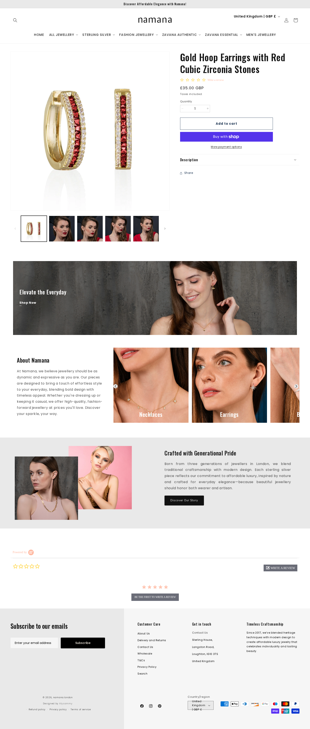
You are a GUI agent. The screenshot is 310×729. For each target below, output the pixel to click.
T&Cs (141, 660)
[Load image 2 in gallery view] (62, 229)
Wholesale (144, 653)
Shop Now (27, 303)
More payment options (226, 147)
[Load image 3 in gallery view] (90, 229)
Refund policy (37, 709)
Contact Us (145, 647)
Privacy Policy (146, 667)
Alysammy (66, 703)
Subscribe (82, 643)
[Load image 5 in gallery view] (146, 229)
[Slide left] (15, 228)
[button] (15, 20)
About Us (143, 633)
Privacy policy (58, 709)
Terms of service (81, 709)
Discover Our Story (184, 500)
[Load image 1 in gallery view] (34, 229)
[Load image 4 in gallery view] (118, 229)
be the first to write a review (155, 597)
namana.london (63, 697)
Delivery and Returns (151, 640)
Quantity (186, 101)
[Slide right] (165, 228)
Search (142, 673)
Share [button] (188, 173)
